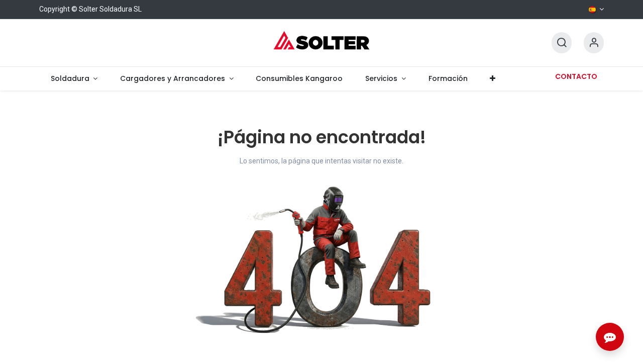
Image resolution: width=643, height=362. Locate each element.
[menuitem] (74, 78)
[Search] (562, 43)
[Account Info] (594, 43)
